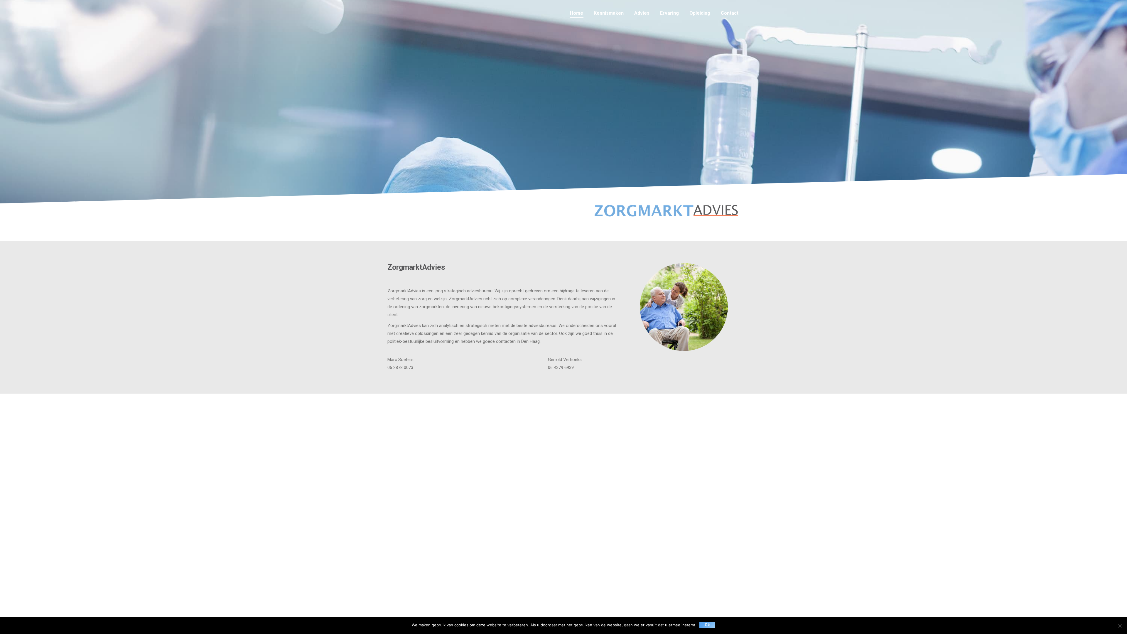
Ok (707, 625)
